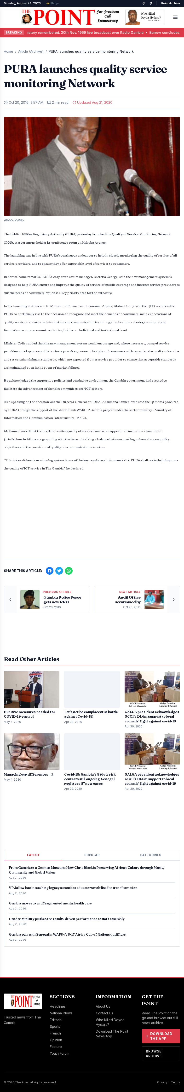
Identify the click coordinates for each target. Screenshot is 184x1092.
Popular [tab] (91, 855)
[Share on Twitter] (59, 571)
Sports (55, 1026)
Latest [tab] (33, 855)
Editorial (56, 1020)
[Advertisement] (92, 517)
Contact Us (104, 1013)
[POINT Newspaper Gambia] (143, 3)
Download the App (161, 1036)
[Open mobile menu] (175, 17)
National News (61, 1013)
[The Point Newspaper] (150, 3)
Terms (175, 1082)
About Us (103, 1006)
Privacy (162, 1082)
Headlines (58, 1006)
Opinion (56, 1040)
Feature (56, 1047)
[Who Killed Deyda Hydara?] (145, 17)
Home (8, 51)
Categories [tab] (150, 855)
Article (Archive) (31, 51)
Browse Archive (154, 1053)
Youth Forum (59, 1053)
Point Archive (170, 3)
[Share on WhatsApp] (69, 571)
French (55, 1033)
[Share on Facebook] (49, 571)
